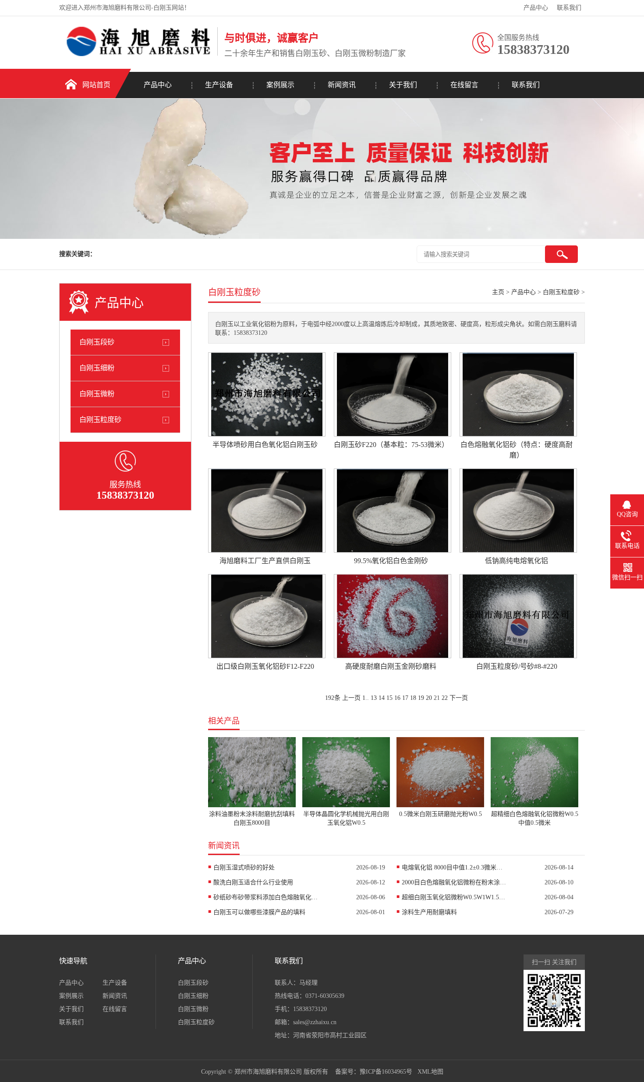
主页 (498, 292)
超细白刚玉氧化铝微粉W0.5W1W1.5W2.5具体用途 (454, 897)
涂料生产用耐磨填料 (429, 912)
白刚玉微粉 (96, 394)
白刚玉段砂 (96, 342)
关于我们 (403, 85)
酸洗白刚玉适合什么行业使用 (253, 882)
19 (421, 698)
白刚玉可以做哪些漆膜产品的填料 (259, 912)
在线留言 (464, 85)
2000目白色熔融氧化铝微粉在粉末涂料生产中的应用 (454, 882)
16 (397, 698)
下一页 (458, 698)
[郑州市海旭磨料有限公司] (136, 54)
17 (405, 698)
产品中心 (536, 7)
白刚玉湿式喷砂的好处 (244, 867)
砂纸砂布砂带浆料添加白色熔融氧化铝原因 (265, 897)
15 (389, 698)
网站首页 (96, 85)
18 (413, 698)
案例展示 (280, 85)
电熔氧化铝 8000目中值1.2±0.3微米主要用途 (454, 867)
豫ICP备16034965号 (386, 1071)
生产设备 (219, 85)
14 (382, 698)
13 (374, 698)
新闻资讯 (342, 85)
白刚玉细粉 (96, 368)
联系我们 (569, 7)
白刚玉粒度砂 (100, 419)
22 (445, 698)
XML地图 (430, 1071)
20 (429, 698)
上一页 (351, 698)
